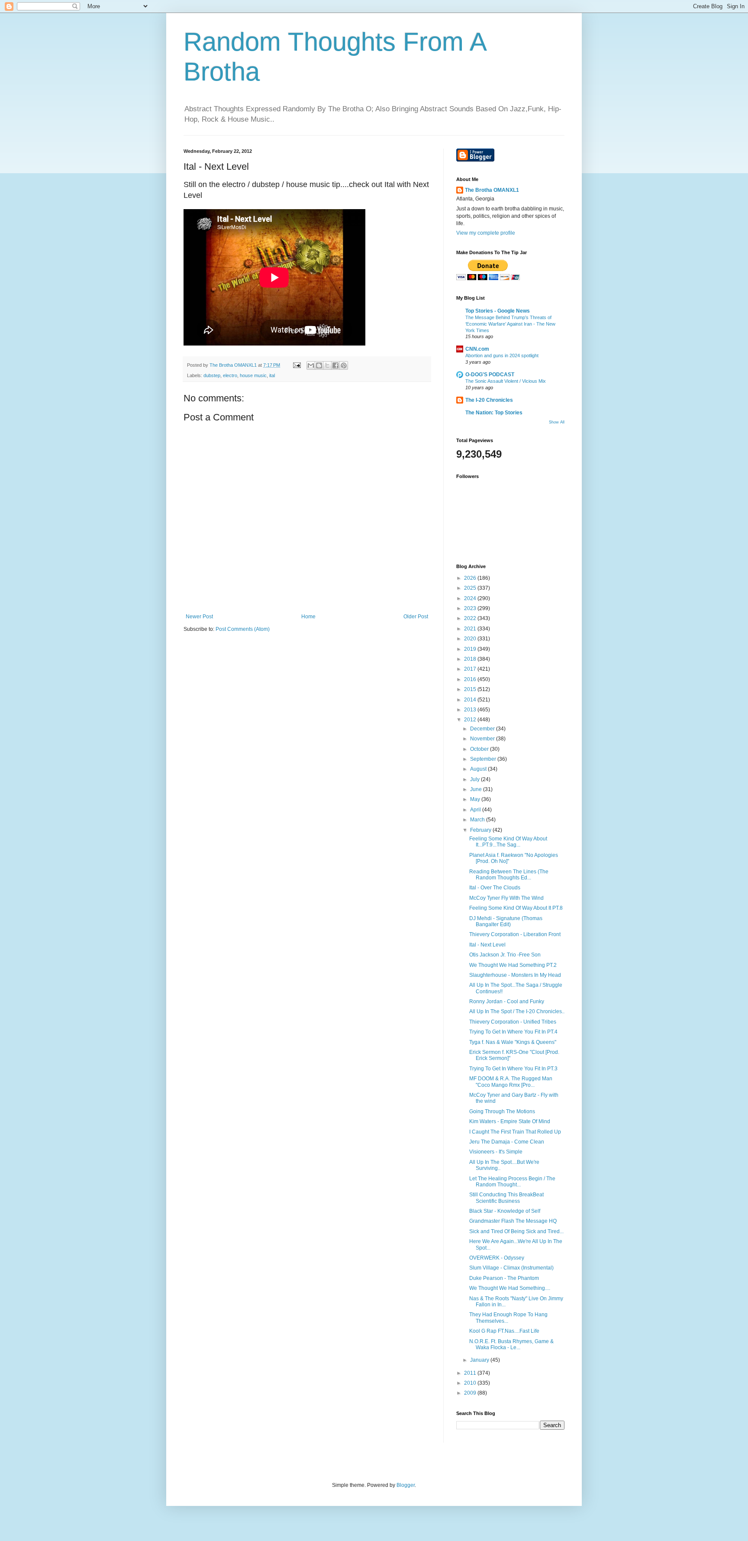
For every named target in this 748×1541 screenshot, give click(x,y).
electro (230, 375)
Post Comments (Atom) (243, 629)
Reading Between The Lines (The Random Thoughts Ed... (508, 875)
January (480, 1360)
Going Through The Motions (502, 1111)
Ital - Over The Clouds (494, 888)
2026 (470, 578)
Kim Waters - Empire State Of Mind (509, 1121)
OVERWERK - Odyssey (496, 1258)
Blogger (406, 1485)
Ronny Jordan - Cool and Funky (506, 1001)
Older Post (415, 617)
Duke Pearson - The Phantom (504, 1278)
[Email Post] (296, 365)
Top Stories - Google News (497, 311)
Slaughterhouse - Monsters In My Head (515, 975)
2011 (470, 1373)
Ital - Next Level (487, 945)
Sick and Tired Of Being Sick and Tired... (516, 1231)
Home (308, 617)
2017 (470, 669)
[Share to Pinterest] (343, 365)
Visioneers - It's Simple (495, 1152)
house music (253, 375)
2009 (470, 1393)
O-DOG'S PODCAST (489, 375)
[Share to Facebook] (335, 365)
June (476, 789)
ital (272, 375)
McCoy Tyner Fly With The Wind (506, 898)
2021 (470, 629)
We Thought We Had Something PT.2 (513, 965)
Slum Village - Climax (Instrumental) (511, 1268)
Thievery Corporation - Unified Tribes (512, 1022)
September (483, 759)
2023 (470, 608)
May (475, 799)
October (480, 749)
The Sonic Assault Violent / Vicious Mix (505, 381)
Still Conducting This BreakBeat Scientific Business (506, 1198)
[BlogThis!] (319, 365)
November (483, 739)
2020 (470, 639)
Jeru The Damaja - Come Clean (506, 1142)
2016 (470, 679)
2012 (470, 720)
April (476, 810)
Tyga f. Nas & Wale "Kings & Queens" (512, 1042)
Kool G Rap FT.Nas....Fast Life (504, 1331)
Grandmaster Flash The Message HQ (513, 1221)
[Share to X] (327, 365)
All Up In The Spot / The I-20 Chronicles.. (516, 1011)
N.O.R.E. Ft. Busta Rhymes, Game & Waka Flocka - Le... (511, 1344)
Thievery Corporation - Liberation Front (515, 934)
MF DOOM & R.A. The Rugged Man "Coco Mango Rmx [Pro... (510, 1082)
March (478, 820)
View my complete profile (485, 233)
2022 (470, 618)
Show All (556, 422)
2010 (470, 1383)
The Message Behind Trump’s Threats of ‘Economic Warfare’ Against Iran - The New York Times (510, 324)
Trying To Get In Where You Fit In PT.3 (513, 1069)
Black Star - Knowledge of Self (504, 1211)
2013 (470, 710)
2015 (470, 689)
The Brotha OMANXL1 (492, 190)
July (475, 779)
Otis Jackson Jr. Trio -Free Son (505, 955)
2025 (470, 588)
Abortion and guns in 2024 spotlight (501, 355)
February (481, 830)
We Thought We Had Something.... (509, 1288)
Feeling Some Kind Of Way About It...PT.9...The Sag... (508, 842)
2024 (470, 598)
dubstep (211, 375)
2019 (470, 649)
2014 (470, 700)
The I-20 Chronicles (489, 400)
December (483, 729)
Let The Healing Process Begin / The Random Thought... (512, 1182)
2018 (470, 659)
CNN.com (477, 349)
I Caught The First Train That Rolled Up (515, 1132)
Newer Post (199, 617)
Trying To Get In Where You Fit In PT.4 (513, 1032)
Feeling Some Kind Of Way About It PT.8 (516, 908)
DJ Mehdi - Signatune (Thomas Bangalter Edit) (505, 921)
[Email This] (310, 365)
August (479, 769)
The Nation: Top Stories (493, 413)
